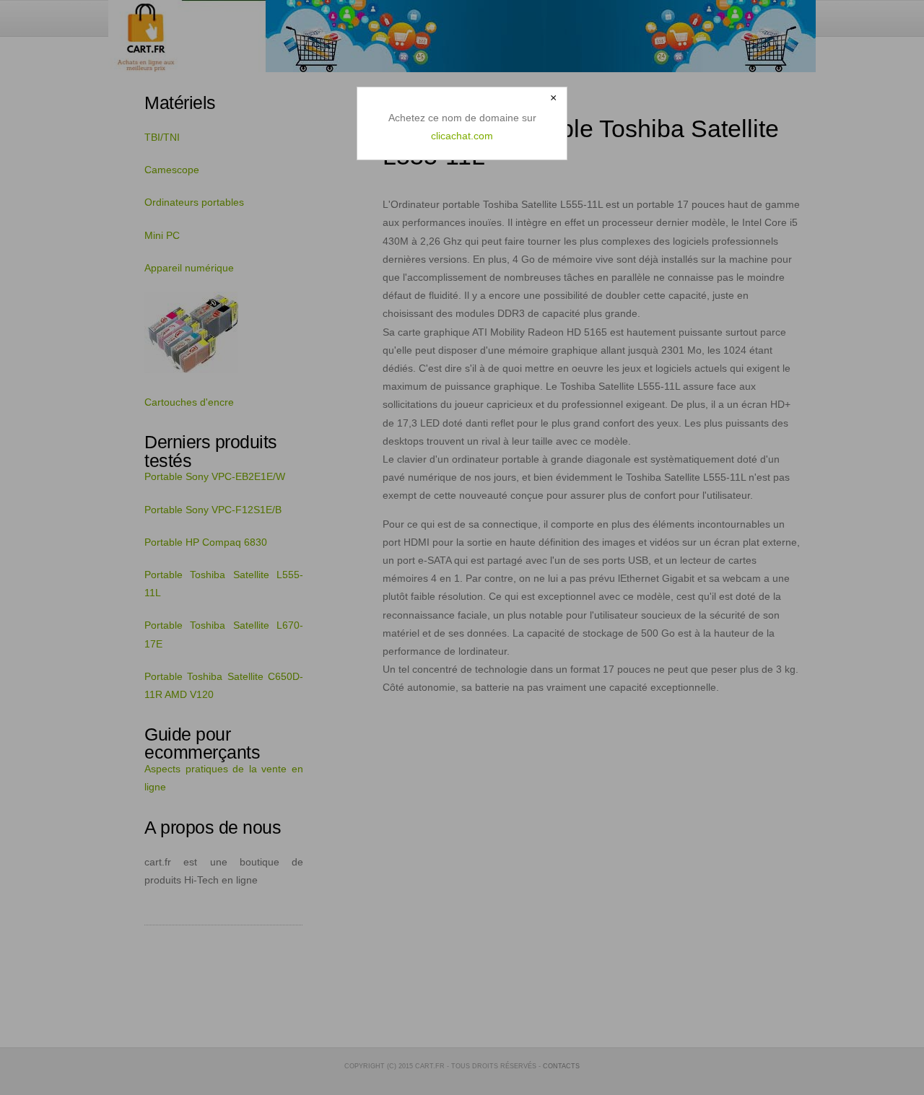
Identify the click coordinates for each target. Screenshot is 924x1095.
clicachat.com (462, 135)
